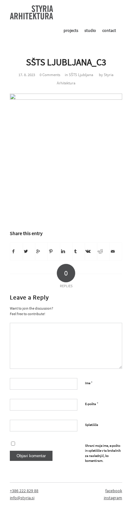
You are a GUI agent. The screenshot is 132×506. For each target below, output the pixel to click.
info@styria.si (22, 497)
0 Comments (50, 74)
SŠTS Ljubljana (81, 74)
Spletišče (91, 425)
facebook (113, 490)
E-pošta (91, 403)
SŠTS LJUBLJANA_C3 (66, 62)
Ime (88, 382)
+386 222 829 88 (24, 490)
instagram (113, 497)
